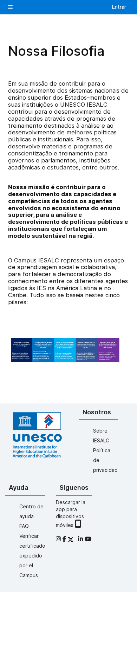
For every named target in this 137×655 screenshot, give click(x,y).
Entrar (119, 7)
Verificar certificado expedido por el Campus (32, 555)
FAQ (24, 526)
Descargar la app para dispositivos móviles (70, 513)
